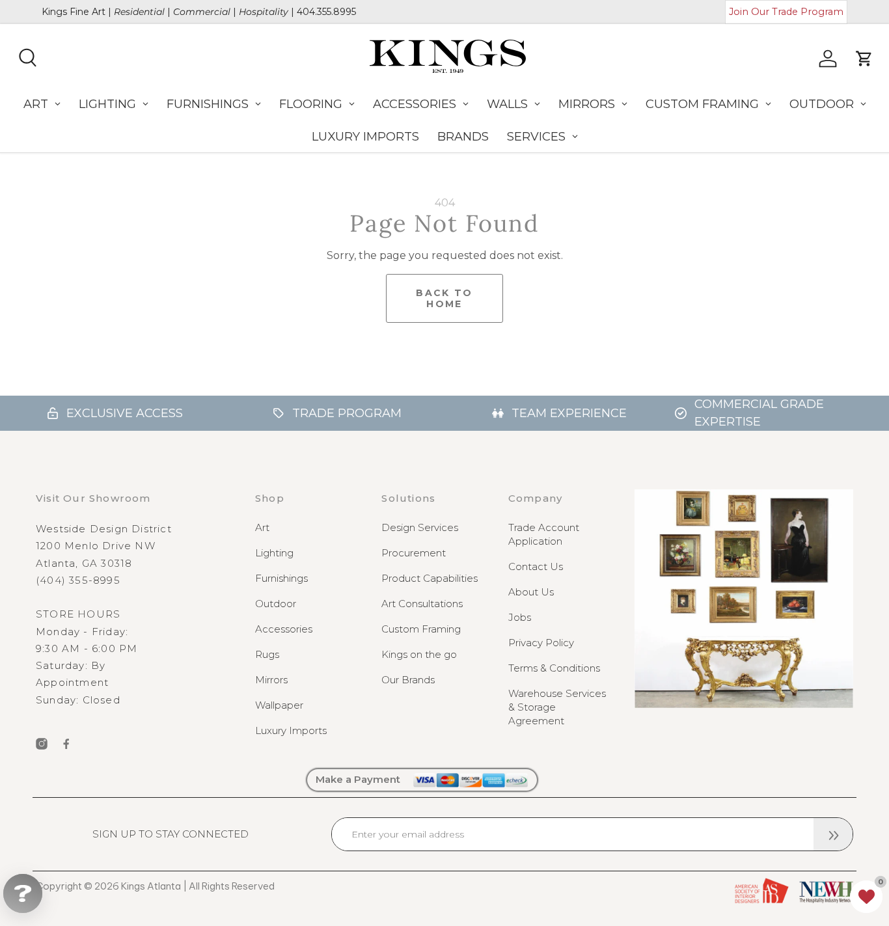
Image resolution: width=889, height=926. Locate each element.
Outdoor (275, 603)
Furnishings (281, 578)
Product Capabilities (429, 578)
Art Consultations (422, 603)
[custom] (41, 743)
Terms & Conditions (554, 668)
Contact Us (535, 566)
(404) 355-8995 (78, 580)
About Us (531, 592)
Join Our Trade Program (786, 12)
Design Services (419, 527)
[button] (866, 896)
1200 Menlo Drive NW (96, 545)
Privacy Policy (541, 642)
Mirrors (271, 680)
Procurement (413, 553)
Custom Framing (421, 629)
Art (262, 527)
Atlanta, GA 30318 (84, 563)
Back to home (444, 298)
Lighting (274, 553)
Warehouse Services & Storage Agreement (557, 707)
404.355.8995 (326, 12)
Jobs (519, 617)
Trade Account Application (543, 534)
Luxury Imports (291, 730)
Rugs (267, 654)
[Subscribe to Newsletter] (833, 834)
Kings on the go (419, 654)
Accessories (283, 629)
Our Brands (408, 680)
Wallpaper (279, 705)
